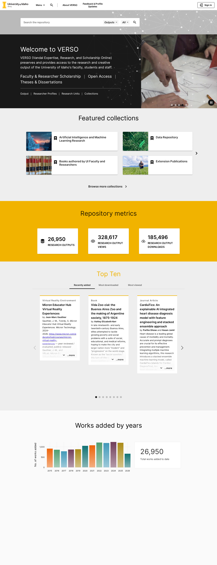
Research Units (70, 93)
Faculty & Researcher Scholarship (51, 76)
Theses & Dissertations (41, 82)
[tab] (82, 285)
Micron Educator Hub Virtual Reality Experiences (56, 309)
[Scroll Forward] (196, 153)
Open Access (100, 76)
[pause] (211, 102)
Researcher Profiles (45, 93)
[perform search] (135, 22)
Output (24, 93)
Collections (91, 93)
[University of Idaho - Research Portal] (15, 4)
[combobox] (63, 22)
